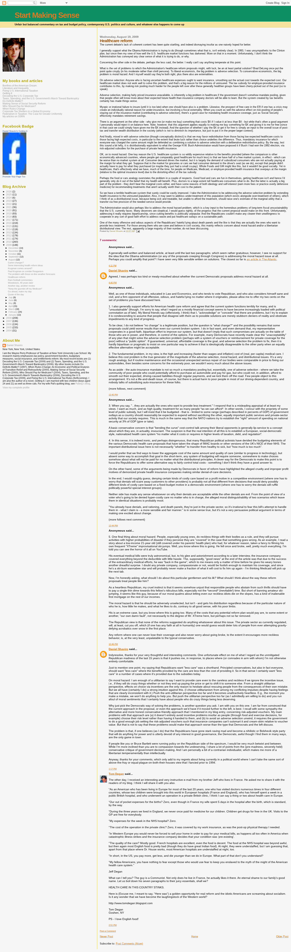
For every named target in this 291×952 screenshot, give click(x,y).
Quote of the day (16, 294)
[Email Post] (137, 231)
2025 (9, 194)
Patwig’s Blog (82, 383)
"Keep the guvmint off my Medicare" (25, 289)
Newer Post (106, 936)
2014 (9, 229)
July (11, 297)
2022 (9, 204)
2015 (9, 226)
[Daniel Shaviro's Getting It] (14, 173)
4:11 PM (112, 265)
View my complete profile (16, 387)
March (12, 309)
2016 (9, 223)
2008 (9, 318)
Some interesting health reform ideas (25, 265)
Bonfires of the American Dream (20, 85)
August (12, 259)
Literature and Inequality (16, 88)
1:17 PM (113, 769)
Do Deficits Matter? (13, 101)
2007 (9, 321)
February (13, 312)
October (13, 254)
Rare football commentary (20, 280)
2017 (9, 220)
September (14, 257)
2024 (9, 197)
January (13, 315)
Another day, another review (21, 286)
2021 (9, 207)
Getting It (7, 93)
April (11, 306)
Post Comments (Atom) (129, 943)
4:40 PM (113, 282)
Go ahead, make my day (20, 291)
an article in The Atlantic (262, 259)
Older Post (282, 936)
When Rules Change (14, 108)
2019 (9, 213)
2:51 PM (113, 925)
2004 (9, 330)
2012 (9, 235)
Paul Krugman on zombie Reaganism (25, 271)
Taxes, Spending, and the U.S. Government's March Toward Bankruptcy (41, 98)
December (14, 248)
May (11, 303)
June (11, 300)
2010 (9, 241)
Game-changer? (16, 262)
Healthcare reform (16, 277)
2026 (9, 191)
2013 (9, 232)
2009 (9, 245)
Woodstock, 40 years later (20, 283)
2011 (9, 238)
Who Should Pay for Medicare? (19, 106)
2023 (9, 201)
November (14, 251)
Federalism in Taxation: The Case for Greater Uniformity (32, 114)
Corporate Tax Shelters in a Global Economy (26, 111)
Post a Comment (108, 931)
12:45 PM (113, 644)
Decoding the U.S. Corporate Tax (20, 96)
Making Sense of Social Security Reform (24, 103)
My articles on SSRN (14, 116)
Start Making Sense (47, 15)
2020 (9, 210)
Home (194, 936)
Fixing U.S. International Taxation (20, 90)
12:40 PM (113, 395)
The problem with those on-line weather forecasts (31, 274)
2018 (9, 216)
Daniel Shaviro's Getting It (15, 131)
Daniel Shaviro (118, 270)
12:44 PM (113, 525)
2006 (9, 324)
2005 (9, 327)
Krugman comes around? (20, 268)
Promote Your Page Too (14, 176)
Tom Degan (116, 773)
